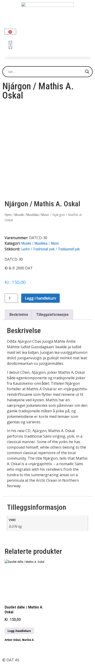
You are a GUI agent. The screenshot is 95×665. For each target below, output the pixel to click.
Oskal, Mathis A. (24, 640)
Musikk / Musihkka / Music (32, 215)
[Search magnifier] (87, 71)
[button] (47, 58)
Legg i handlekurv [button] (19, 631)
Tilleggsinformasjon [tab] (52, 314)
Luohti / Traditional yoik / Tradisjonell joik (50, 249)
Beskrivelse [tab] (18, 314)
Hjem (8, 215)
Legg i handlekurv (40, 298)
